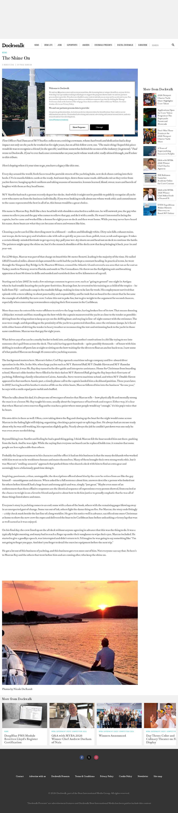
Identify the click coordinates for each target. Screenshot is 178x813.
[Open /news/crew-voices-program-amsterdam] (149, 125)
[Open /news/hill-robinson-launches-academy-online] (149, 185)
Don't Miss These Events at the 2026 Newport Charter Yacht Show (165, 136)
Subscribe (142, 45)
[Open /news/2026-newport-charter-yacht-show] (149, 105)
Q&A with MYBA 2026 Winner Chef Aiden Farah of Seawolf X (166, 194)
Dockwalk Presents (103, 45)
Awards (86, 45)
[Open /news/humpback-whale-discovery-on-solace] (149, 214)
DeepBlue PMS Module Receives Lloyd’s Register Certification (21, 739)
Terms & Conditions (85, 776)
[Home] (13, 45)
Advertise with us (37, 776)
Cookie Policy (125, 776)
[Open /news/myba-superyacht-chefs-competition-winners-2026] (119, 715)
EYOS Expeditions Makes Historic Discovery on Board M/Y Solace (166, 209)
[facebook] (82, 757)
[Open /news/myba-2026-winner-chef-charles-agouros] (149, 170)
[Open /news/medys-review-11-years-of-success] (149, 155)
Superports (72, 45)
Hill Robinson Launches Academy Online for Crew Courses (166, 179)
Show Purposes (79, 127)
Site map (158, 776)
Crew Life (48, 45)
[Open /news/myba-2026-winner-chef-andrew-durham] (72, 715)
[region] (90, 108)
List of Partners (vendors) (58, 120)
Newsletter (143, 776)
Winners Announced (112, 736)
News (36, 45)
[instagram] (96, 757)
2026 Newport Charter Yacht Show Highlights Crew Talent (165, 99)
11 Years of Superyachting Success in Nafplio (166, 151)
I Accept (99, 127)
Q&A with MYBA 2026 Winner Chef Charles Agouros (165, 164)
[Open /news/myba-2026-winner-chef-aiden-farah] (149, 200)
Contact (20, 776)
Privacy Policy (106, 776)
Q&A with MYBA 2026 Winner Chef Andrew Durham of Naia (72, 739)
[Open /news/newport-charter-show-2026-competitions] (149, 143)
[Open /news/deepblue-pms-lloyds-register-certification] (24, 715)
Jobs (60, 45)
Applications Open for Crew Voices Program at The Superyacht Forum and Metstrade (166, 117)
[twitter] (89, 757)
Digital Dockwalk (125, 45)
